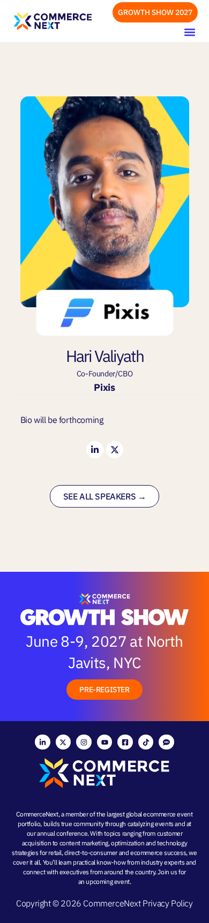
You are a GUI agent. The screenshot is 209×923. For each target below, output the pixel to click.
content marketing (83, 843)
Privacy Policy (167, 903)
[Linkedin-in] (94, 449)
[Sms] (166, 742)
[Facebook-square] (125, 742)
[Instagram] (84, 742)
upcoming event (107, 881)
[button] (189, 32)
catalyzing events (151, 824)
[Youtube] (105, 742)
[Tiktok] (146, 742)
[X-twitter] (114, 449)
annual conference (62, 833)
